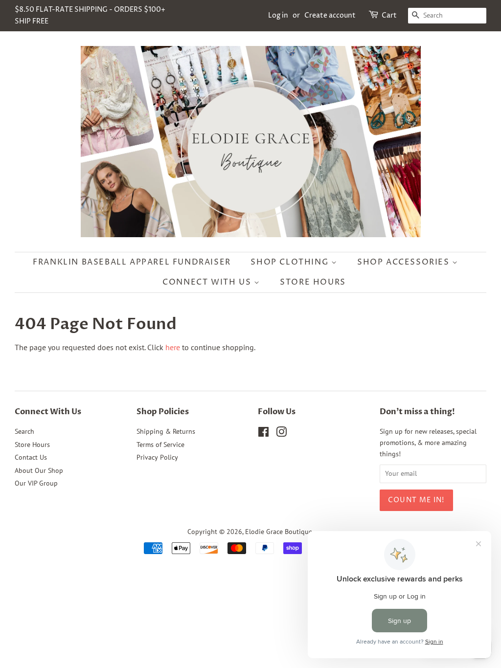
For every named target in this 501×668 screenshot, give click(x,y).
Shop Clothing (290, 262)
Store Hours (313, 282)
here (172, 347)
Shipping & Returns (166, 431)
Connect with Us (208, 282)
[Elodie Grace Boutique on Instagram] (281, 433)
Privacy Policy (157, 457)
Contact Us (31, 457)
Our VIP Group (36, 483)
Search (24, 431)
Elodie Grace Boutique (278, 531)
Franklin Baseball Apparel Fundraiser (132, 262)
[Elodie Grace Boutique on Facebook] (263, 433)
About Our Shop (39, 470)
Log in (278, 15)
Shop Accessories (404, 262)
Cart (389, 15)
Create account (330, 15)
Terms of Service (160, 444)
